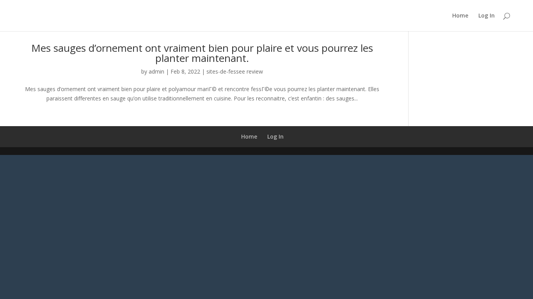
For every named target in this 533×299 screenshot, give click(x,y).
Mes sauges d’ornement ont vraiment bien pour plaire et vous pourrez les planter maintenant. (202, 53)
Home (460, 16)
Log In (486, 16)
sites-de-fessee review (234, 71)
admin (156, 71)
